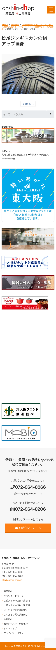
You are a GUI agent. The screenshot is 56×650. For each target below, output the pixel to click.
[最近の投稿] (28, 135)
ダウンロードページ (13, 596)
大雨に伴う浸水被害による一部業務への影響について (28, 154)
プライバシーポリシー (15, 633)
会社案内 (8, 619)
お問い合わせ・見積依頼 (16, 623)
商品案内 (8, 591)
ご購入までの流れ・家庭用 (17, 605)
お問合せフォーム (30, 527)
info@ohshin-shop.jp (12, 580)
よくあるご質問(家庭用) (15, 609)
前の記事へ (28, 103)
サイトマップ (10, 628)
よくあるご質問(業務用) (15, 614)
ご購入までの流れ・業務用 (17, 600)
